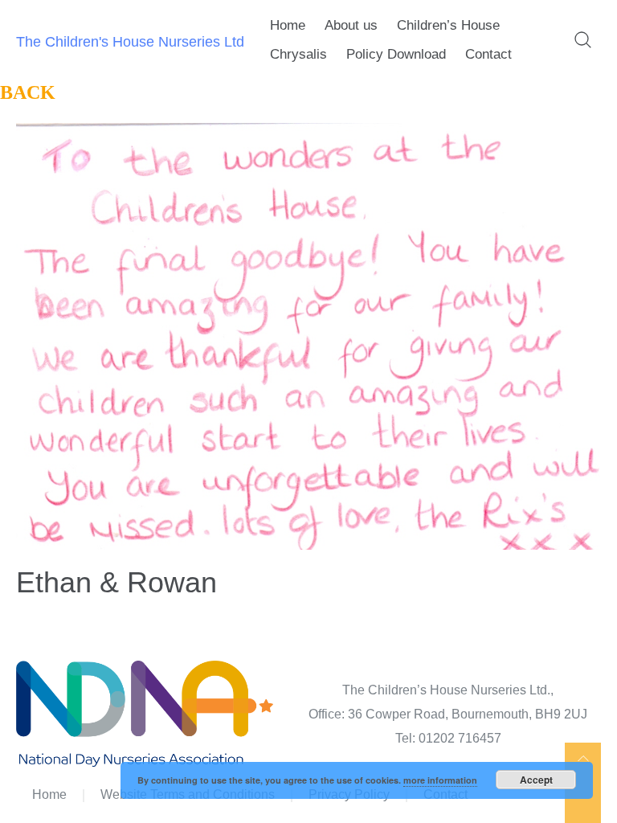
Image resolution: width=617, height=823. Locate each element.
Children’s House (448, 25)
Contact (488, 54)
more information (440, 780)
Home (287, 25)
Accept (536, 779)
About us (351, 25)
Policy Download (396, 54)
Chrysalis (298, 54)
